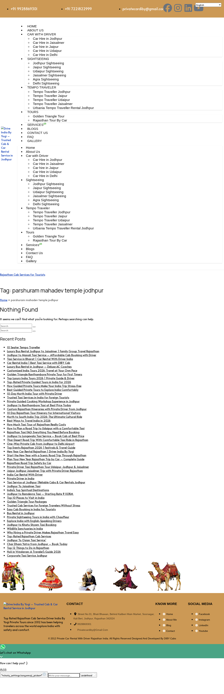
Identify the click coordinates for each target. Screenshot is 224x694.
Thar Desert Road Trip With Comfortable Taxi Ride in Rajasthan (47, 440)
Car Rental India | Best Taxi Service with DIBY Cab (38, 363)
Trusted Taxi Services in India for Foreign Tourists (38, 397)
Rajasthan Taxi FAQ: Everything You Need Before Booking (43, 432)
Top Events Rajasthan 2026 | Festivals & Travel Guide (41, 447)
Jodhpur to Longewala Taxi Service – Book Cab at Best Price (45, 436)
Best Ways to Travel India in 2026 (29, 420)
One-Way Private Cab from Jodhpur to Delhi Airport (41, 443)
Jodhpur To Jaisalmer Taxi (23, 486)
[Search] (34, 326)
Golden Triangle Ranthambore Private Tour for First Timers (44, 374)
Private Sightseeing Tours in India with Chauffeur (38, 517)
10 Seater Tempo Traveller (23, 347)
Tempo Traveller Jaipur (50, 96)
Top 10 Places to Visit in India (25, 497)
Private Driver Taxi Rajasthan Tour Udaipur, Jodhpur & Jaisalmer (48, 467)
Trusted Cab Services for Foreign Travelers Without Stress (43, 505)
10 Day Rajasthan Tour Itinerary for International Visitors (43, 413)
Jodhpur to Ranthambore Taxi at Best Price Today (39, 405)
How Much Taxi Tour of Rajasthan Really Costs (36, 424)
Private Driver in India (20, 478)
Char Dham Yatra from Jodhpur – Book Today (37, 544)
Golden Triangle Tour (48, 116)
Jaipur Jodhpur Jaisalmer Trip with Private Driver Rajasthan (45, 470)
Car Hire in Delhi (45, 55)
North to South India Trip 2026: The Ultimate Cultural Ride (44, 417)
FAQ (30, 137)
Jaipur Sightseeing (47, 67)
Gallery (34, 141)
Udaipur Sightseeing (48, 71)
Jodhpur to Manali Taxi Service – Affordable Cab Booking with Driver (51, 355)
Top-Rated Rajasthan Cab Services (29, 536)
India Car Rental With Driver (25, 474)
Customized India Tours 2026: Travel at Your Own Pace (42, 370)
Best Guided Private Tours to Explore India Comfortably (42, 390)
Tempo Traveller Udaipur (51, 100)
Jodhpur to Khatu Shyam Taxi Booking (31, 524)
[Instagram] (178, 8)
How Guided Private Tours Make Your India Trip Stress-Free (44, 386)
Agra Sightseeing (46, 79)
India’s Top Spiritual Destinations (28, 490)
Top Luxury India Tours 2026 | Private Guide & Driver (41, 378)
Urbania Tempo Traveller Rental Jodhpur (63, 108)
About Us (35, 30)
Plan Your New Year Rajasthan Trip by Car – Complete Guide (45, 459)
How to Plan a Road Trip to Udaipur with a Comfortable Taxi (46, 428)
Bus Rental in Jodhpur (21, 513)
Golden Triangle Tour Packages (27, 501)
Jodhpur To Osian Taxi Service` (26, 540)
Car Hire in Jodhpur (47, 38)
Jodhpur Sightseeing (48, 63)
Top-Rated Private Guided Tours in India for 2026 (39, 382)
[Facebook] (167, 8)
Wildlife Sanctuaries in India (25, 528)
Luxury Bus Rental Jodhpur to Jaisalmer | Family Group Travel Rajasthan (53, 351)
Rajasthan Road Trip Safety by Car (29, 463)
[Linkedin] (188, 8)
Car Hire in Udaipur (47, 51)
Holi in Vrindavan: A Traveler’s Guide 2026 (34, 551)
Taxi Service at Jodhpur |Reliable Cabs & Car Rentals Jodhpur (46, 482)
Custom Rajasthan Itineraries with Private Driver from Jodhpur (47, 409)
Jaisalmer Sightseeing (49, 75)
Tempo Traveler (41, 87)
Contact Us (37, 133)
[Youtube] (198, 8)
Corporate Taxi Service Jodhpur (27, 555)
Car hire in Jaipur (45, 47)
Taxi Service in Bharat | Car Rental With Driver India (40, 359)
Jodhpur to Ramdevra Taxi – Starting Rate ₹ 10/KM (40, 494)
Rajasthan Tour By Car (50, 120)
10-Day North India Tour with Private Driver (34, 393)
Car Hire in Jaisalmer (48, 43)
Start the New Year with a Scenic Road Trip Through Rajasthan (46, 455)
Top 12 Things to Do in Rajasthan (28, 548)
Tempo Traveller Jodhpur (51, 92)
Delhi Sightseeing (46, 83)
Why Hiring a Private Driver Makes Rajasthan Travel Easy (43, 532)
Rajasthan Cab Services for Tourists (22, 274)
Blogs (32, 129)
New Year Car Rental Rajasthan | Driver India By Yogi (40, 451)
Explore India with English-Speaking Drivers (34, 521)
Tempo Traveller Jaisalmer (52, 104)
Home (32, 26)
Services (35, 125)
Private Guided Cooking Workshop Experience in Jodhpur (43, 401)
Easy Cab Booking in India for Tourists (31, 509)
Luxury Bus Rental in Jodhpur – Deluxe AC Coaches (39, 366)
